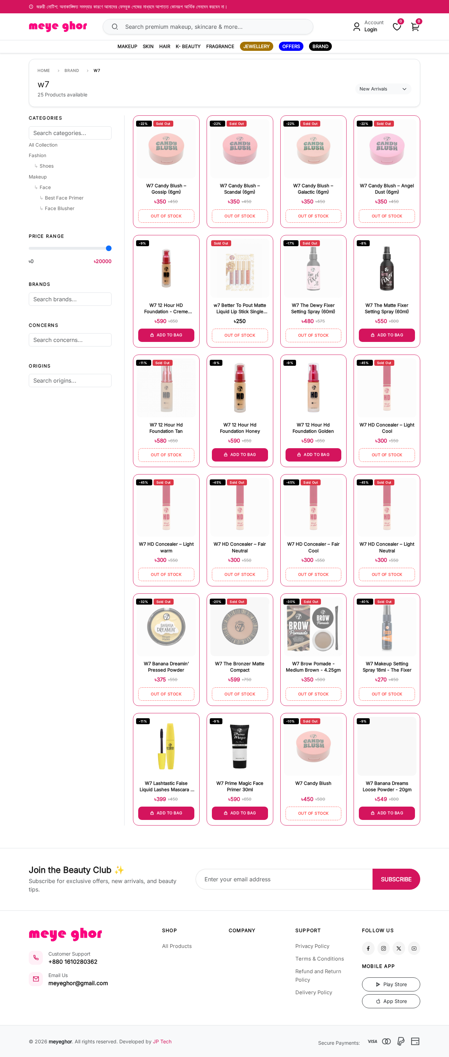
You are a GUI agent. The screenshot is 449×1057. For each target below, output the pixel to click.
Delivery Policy (313, 992)
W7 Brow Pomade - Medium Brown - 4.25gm (313, 667)
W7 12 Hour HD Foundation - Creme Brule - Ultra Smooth (166, 308)
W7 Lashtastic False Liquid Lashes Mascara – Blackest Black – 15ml (166, 786)
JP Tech (162, 1041)
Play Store (394, 984)
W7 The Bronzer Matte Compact (239, 667)
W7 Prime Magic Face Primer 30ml (239, 786)
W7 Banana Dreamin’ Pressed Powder (166, 667)
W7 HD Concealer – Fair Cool (313, 547)
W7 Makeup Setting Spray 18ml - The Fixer (387, 667)
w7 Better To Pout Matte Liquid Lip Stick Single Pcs (240, 308)
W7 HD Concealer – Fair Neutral (240, 547)
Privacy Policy (312, 946)
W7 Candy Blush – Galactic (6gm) (313, 189)
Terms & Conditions (319, 959)
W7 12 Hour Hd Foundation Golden (313, 428)
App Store (394, 1001)
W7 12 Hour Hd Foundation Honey (240, 428)
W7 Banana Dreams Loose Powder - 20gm (387, 786)
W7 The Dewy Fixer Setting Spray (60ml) (313, 308)
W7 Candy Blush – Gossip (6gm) (166, 189)
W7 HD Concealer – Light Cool (387, 428)
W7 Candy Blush (313, 783)
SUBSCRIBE (396, 879)
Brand (72, 70)
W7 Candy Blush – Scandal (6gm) (240, 189)
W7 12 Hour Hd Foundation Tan (166, 428)
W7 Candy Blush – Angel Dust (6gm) (387, 189)
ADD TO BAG (168, 334)
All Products (177, 946)
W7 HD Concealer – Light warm (166, 547)
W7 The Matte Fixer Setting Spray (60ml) (387, 308)
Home (44, 70)
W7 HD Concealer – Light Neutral (387, 547)
